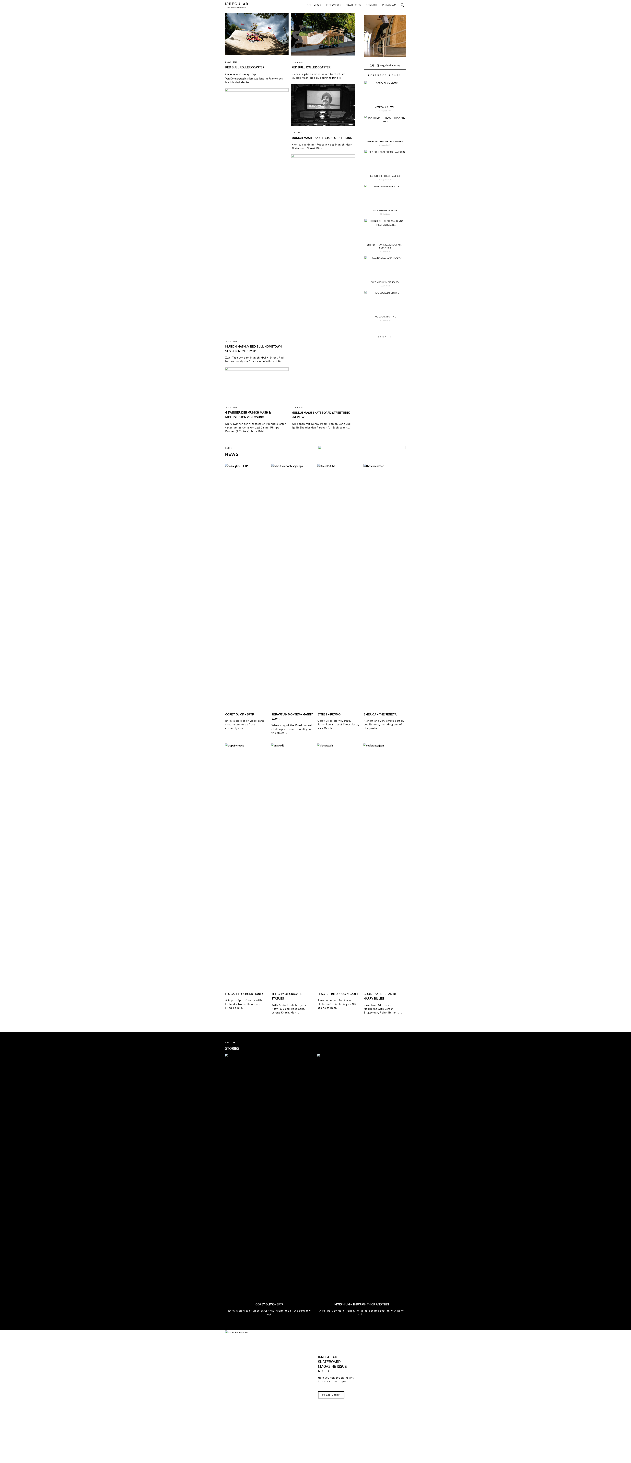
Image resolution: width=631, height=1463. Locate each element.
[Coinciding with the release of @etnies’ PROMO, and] (385, 36)
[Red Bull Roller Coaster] (323, 34)
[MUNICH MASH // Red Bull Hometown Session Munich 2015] (257, 211)
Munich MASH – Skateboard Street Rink (322, 138)
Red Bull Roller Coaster (311, 67)
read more (331, 1395)
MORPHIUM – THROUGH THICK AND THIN (385, 141)
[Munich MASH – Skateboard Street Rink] (323, 105)
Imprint (300, 1436)
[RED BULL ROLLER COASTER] (257, 34)
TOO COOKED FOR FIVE (385, 316)
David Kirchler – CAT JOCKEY (385, 282)
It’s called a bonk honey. (244, 994)
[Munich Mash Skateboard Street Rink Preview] (323, 277)
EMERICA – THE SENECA (380, 714)
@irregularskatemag (388, 65)
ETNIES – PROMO (328, 714)
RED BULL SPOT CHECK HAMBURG (385, 176)
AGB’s (332, 1436)
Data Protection (316, 1436)
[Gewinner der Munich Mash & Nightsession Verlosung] (257, 384)
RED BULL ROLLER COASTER (244, 67)
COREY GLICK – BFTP (385, 107)
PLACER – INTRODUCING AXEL (338, 994)
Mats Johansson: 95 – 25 (385, 210)
